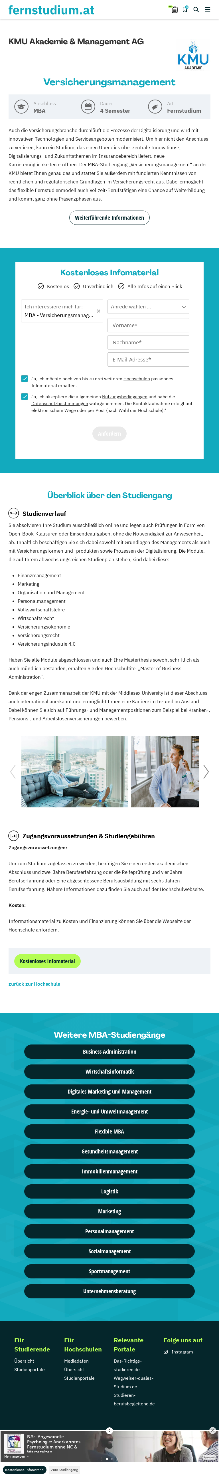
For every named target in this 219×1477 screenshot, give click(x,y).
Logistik (109, 1191)
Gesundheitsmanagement (110, 1151)
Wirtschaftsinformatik (110, 1071)
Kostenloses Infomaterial (24, 1470)
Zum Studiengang (64, 1470)
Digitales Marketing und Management (109, 1091)
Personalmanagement (109, 1231)
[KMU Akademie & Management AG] (193, 55)
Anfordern (109, 433)
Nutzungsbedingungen (124, 396)
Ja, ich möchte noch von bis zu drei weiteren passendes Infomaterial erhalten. (102, 382)
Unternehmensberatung (109, 1291)
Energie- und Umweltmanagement (109, 1111)
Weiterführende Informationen (109, 217)
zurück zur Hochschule (34, 984)
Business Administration (109, 1051)
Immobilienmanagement (109, 1171)
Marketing (109, 1211)
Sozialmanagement (110, 1251)
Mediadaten (76, 1361)
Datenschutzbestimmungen (59, 403)
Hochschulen (136, 378)
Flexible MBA (109, 1131)
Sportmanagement (109, 1271)
